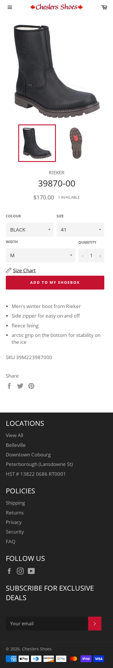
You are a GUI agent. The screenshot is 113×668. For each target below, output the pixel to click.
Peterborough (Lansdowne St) (39, 464)
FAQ (10, 541)
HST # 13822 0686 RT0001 (36, 474)
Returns (15, 512)
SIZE (60, 216)
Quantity (87, 242)
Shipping (15, 502)
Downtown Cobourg (28, 454)
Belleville (16, 445)
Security (15, 531)
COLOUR (13, 216)
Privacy (14, 522)
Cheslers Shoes (37, 649)
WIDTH (12, 242)
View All (14, 435)
